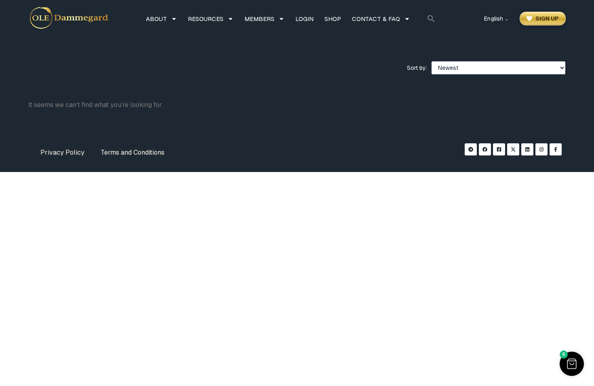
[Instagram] (541, 149)
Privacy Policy (62, 152)
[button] (431, 18)
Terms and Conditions (132, 152)
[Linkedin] (527, 149)
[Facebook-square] (499, 149)
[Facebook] (485, 149)
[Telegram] (471, 149)
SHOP (332, 19)
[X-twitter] (513, 149)
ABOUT (156, 19)
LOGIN (304, 19)
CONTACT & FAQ (376, 19)
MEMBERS (259, 19)
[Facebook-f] (556, 149)
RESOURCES (205, 19)
